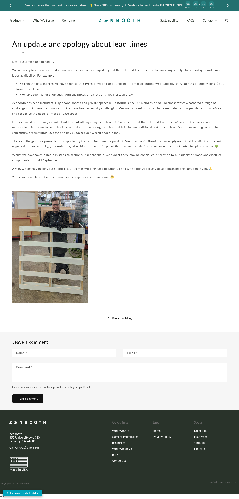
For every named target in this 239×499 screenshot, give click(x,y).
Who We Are (120, 430)
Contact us (119, 460)
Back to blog (122, 318)
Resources (118, 442)
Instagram (200, 436)
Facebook (200, 430)
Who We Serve (122, 448)
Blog (115, 454)
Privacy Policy (162, 436)
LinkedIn (199, 448)
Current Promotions (125, 436)
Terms (157, 430)
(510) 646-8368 (29, 447)
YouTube (199, 442)
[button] (228, 5)
